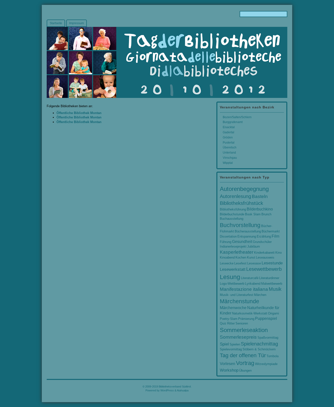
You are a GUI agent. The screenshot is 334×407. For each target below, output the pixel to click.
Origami (273, 313)
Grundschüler (262, 242)
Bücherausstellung (248, 231)
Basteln (260, 196)
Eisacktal (229, 127)
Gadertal (228, 132)
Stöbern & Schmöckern (259, 349)
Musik (275, 289)
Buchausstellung (231, 218)
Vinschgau (230, 157)
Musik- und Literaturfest (236, 295)
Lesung (230, 276)
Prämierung (246, 319)
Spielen (235, 344)
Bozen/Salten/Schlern (237, 117)
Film (275, 236)
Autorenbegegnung (244, 189)
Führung (225, 242)
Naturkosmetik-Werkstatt (249, 313)
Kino (278, 252)
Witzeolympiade (266, 364)
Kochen (240, 257)
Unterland (229, 152)
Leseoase (254, 263)
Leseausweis (265, 257)
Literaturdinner (269, 278)
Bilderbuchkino (260, 209)
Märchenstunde (239, 301)
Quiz (223, 323)
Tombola (272, 356)
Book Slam (253, 214)
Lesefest (240, 263)
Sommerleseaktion (244, 330)
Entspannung (246, 236)
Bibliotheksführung (233, 209)
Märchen (260, 295)
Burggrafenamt (233, 122)
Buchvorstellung (240, 225)
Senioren (241, 323)
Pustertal (228, 142)
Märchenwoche (233, 308)
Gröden (228, 137)
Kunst (251, 257)
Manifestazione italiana (244, 289)
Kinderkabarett (264, 252)
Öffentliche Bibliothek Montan (78, 113)
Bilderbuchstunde (232, 214)
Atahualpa (183, 390)
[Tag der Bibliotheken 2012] (167, 62)
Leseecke (227, 263)
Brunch (266, 214)
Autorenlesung (235, 196)
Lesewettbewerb (264, 269)
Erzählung (264, 236)
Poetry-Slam (228, 319)
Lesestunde (272, 263)
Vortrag (245, 363)
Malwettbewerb (271, 283)
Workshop (229, 370)
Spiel (224, 344)
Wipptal (228, 163)
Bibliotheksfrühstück (241, 203)
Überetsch (229, 147)
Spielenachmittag (259, 343)
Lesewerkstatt (232, 269)
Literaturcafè (249, 278)
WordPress (167, 390)
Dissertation (228, 236)
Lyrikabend (252, 283)
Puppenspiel (266, 318)
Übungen (245, 370)
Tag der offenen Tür (243, 355)
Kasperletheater (236, 252)
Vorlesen (227, 364)
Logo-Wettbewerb (232, 283)
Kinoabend (227, 257)
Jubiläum (253, 246)
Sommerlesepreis (238, 337)
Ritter (231, 323)
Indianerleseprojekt (233, 246)
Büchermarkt (271, 231)
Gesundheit (242, 242)
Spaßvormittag (267, 337)
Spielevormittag (231, 349)
